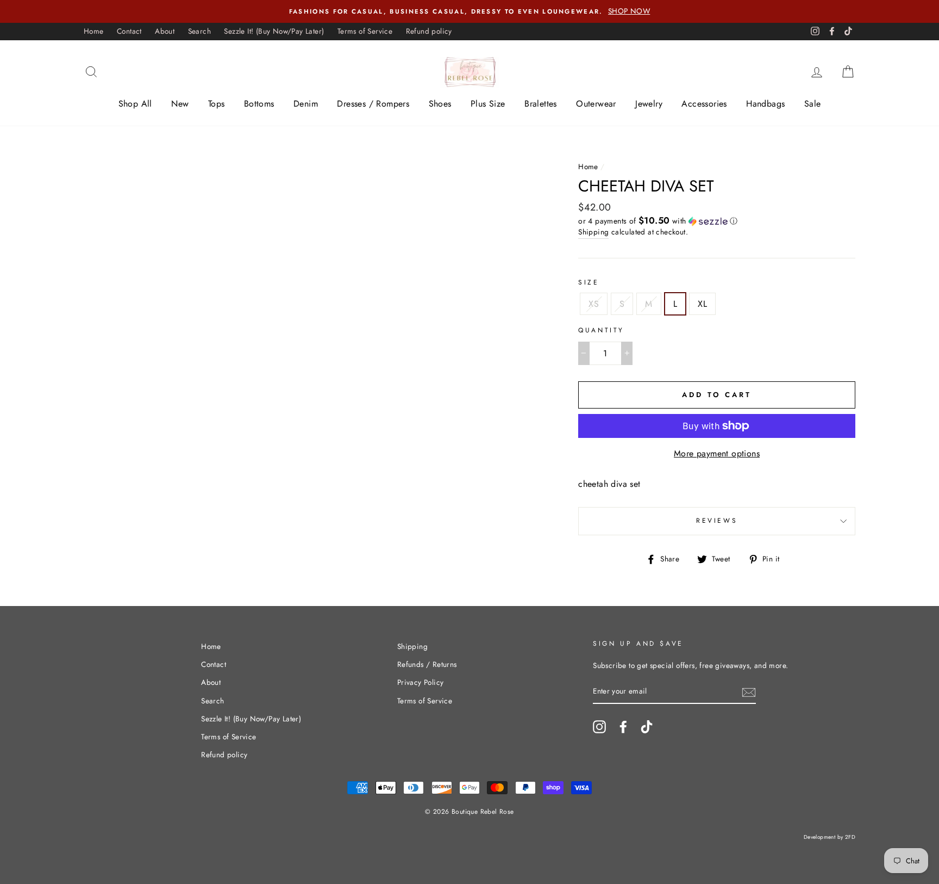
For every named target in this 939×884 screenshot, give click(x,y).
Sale (812, 103)
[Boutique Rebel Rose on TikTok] (646, 726)
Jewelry (648, 103)
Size (588, 282)
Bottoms (259, 103)
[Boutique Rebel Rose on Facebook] (623, 726)
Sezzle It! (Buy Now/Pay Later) (274, 31)
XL (702, 304)
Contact (129, 31)
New (180, 103)
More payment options (717, 453)
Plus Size (488, 103)
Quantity (601, 330)
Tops (216, 103)
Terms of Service (364, 31)
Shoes (440, 103)
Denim (305, 103)
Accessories (704, 103)
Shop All (135, 103)
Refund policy (429, 31)
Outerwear (596, 103)
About (164, 31)
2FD (850, 837)
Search (199, 31)
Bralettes (540, 103)
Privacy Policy (420, 682)
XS (594, 304)
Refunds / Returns (427, 664)
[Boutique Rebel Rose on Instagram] (599, 726)
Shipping (593, 231)
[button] (716, 220)
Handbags (765, 103)
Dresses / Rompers (373, 103)
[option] (469, 11)
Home (94, 31)
